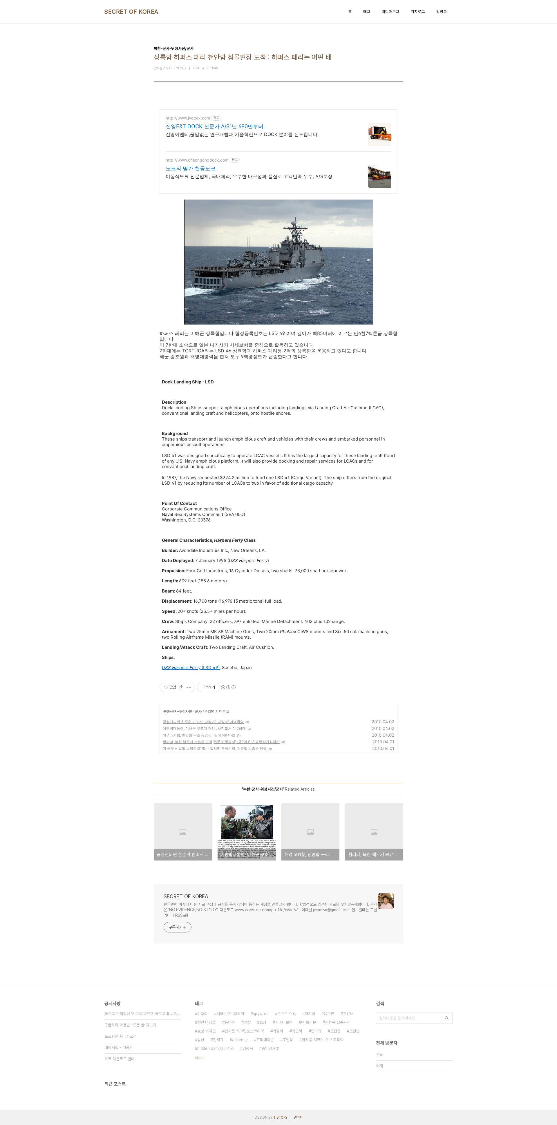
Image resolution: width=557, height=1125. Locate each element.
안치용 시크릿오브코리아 (244, 1031)
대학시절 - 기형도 (118, 1047)
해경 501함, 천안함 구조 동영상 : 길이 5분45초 (199, 735)
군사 (198, 711)
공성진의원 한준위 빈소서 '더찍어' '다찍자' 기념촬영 (203, 722)
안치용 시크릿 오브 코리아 (322, 1039)
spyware (261, 1013)
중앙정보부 (270, 1048)
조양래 (348, 1013)
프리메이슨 (265, 1039)
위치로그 (418, 11)
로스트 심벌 (286, 1013)
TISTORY (280, 1117)
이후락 (202, 1013)
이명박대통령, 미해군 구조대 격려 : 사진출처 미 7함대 (204, 728)
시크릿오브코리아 (230, 1013)
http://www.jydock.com (188, 117)
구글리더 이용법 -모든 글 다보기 (130, 1025)
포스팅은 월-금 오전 (120, 1036)
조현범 (354, 1031)
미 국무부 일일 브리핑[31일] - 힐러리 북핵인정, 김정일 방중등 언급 (215, 748)
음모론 (329, 1013)
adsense (240, 1039)
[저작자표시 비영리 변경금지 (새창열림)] (228, 687)
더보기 (199, 1058)
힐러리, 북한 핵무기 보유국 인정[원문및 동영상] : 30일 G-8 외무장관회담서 (221, 742)
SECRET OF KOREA (131, 11)
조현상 (288, 1039)
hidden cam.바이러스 (215, 1048)
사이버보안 (283, 1022)
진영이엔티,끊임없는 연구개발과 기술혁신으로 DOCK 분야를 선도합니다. (242, 134)
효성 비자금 (206, 1031)
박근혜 (297, 1031)
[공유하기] (181, 687)
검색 (446, 1017)
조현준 (335, 1031)
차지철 (310, 1013)
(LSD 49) (191, 667)
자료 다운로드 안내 (119, 1059)
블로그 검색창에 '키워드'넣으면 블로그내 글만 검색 (142, 1013)
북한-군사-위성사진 (177, 711)
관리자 (298, 1117)
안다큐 (316, 1031)
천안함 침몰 (206, 1022)
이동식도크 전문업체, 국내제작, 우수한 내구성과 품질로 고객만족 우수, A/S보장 (249, 176)
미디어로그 (390, 11)
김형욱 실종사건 (337, 1022)
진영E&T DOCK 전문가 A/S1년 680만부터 (214, 126)
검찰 (247, 1022)
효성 (262, 1022)
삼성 (200, 1039)
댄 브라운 (308, 1022)
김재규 (218, 1039)
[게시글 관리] (188, 687)
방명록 (441, 11)
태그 (366, 11)
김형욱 (248, 1048)
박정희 (278, 1031)
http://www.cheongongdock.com (197, 159)
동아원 (230, 1022)
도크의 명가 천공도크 (191, 168)
